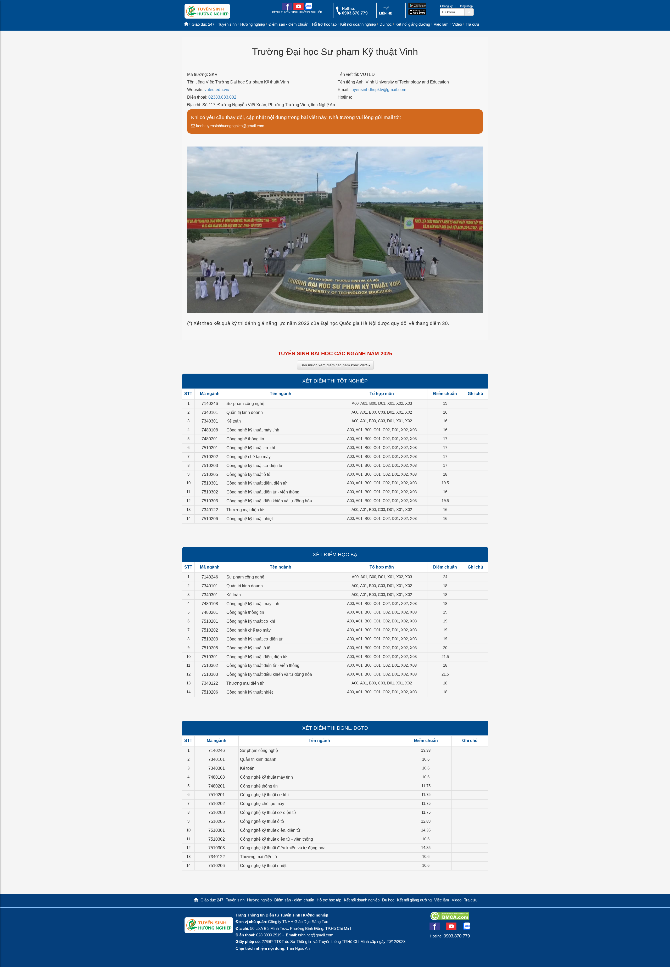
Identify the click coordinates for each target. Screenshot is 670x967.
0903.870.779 (457, 935)
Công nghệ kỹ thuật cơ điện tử (254, 465)
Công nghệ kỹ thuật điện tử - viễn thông (262, 492)
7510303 (210, 501)
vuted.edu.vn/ (216, 89)
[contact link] (385, 14)
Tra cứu (472, 24)
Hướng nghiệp (252, 24)
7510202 (210, 456)
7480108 (210, 430)
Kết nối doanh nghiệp (358, 24)
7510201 (210, 448)
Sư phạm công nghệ (245, 403)
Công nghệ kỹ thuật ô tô (248, 474)
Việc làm (441, 24)
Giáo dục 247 (203, 24)
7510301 (210, 483)
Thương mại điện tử (245, 510)
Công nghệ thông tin (245, 439)
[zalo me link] (308, 9)
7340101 (210, 412)
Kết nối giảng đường (412, 24)
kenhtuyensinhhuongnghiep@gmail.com (229, 125)
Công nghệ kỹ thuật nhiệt (249, 518)
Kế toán (233, 421)
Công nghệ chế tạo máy (248, 456)
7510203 (210, 465)
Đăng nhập (466, 6)
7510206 (210, 518)
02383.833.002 (222, 97)
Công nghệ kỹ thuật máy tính (252, 430)
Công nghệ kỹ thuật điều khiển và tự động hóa (269, 501)
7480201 (210, 439)
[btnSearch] (469, 11)
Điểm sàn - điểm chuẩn (288, 24)
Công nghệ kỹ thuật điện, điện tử (256, 483)
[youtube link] (298, 9)
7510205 (210, 474)
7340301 (210, 421)
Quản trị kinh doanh (244, 412)
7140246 (210, 403)
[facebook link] (287, 9)
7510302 (210, 492)
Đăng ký (447, 6)
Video (457, 24)
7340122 (210, 510)
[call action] (351, 13)
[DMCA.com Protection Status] (449, 918)
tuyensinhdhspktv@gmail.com (378, 89)
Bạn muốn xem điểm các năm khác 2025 (334, 365)
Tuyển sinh (227, 24)
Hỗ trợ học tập (324, 24)
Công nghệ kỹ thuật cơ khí (250, 448)
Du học (385, 24)
